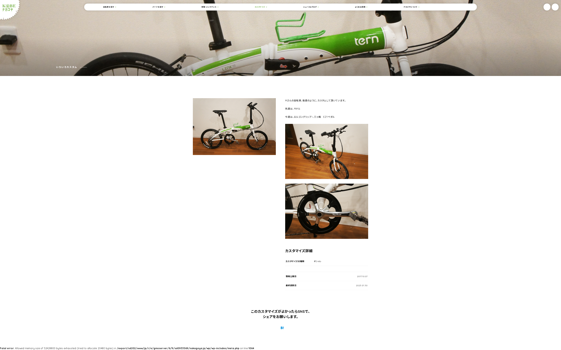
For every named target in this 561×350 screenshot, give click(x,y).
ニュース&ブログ (310, 7)
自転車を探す (108, 7)
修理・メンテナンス (209, 7)
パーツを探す (157, 7)
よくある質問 (360, 7)
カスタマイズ (260, 7)
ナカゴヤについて (410, 7)
